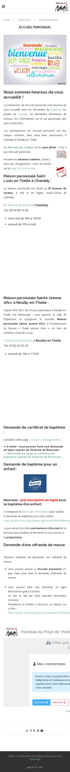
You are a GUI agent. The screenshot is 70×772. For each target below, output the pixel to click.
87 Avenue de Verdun (18, 205)
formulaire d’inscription (35, 511)
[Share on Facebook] (31, 730)
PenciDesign (35, 759)
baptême (56, 109)
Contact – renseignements (45, 439)
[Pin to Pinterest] (38, 730)
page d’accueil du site (23, 168)
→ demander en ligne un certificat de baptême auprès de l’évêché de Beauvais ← (34, 455)
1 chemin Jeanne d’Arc (18, 340)
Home (7, 19)
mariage (22, 114)
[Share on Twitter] (34, 730)
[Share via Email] (42, 730)
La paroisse (24, 19)
